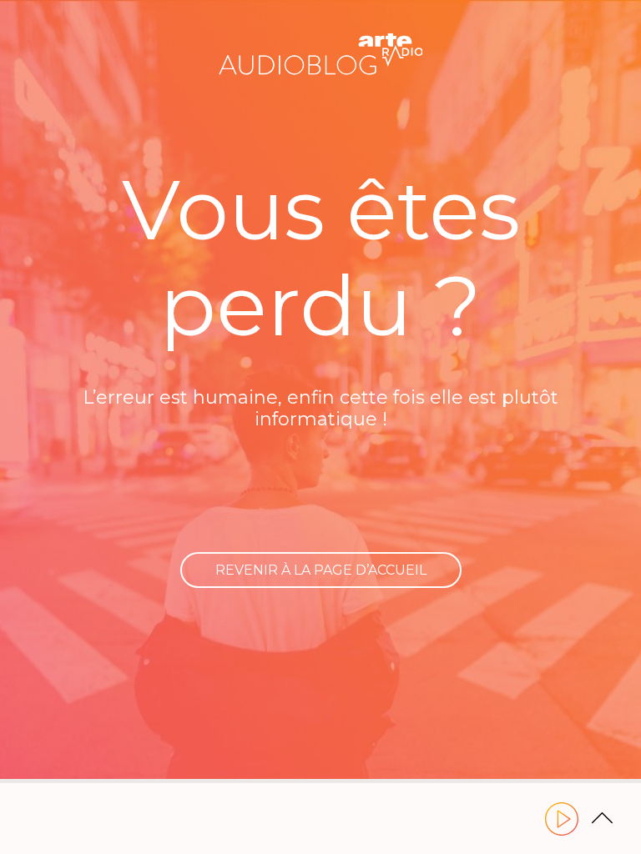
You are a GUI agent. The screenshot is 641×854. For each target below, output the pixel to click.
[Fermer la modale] (317, 412)
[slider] (320, 781)
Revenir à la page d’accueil (320, 570)
